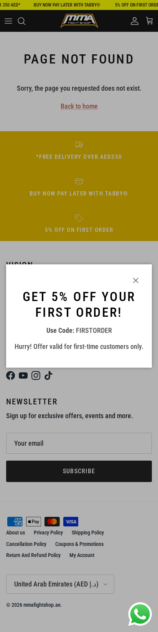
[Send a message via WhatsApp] (140, 614)
